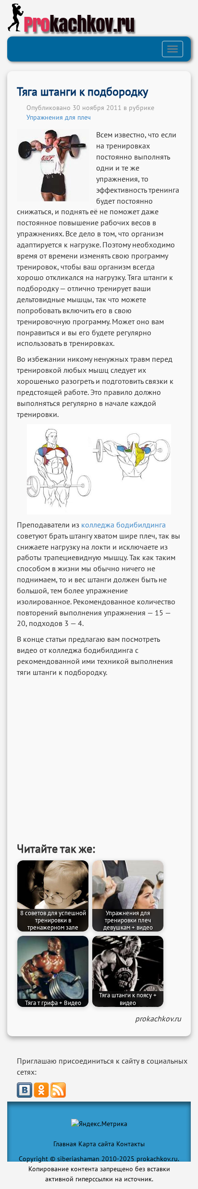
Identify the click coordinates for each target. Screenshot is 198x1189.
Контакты (130, 1144)
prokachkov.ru (158, 1018)
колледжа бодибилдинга (123, 524)
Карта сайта (96, 1144)
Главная (64, 1144)
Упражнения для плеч (58, 117)
